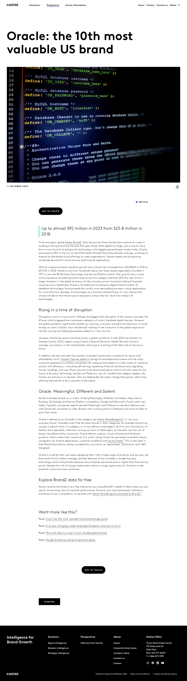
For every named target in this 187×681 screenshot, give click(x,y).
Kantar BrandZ (73, 242)
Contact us (162, 5)
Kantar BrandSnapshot (110, 419)
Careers (150, 5)
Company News (121, 653)
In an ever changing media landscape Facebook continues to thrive (83, 526)
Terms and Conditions (140, 674)
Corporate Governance (125, 648)
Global (173, 5)
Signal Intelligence (57, 643)
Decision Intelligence (58, 648)
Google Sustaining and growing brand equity (70, 540)
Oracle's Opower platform (75, 359)
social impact (115, 441)
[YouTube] (157, 663)
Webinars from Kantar (92, 643)
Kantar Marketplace (76, 5)
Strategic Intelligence (58, 653)
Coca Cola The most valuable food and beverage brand (76, 519)
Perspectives (53, 5)
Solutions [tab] (33, 5)
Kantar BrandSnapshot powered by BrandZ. (117, 494)
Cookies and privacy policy (165, 674)
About (141, 5)
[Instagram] (147, 663)
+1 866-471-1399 (156, 656)
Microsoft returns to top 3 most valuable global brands (76, 533)
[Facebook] (152, 663)
